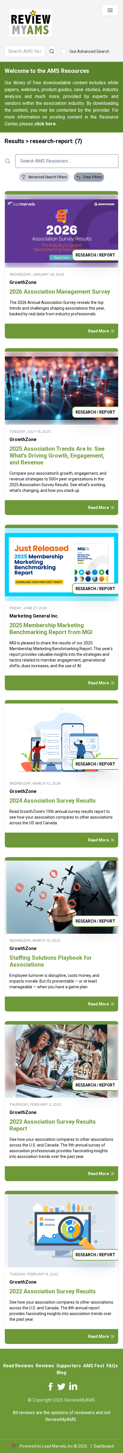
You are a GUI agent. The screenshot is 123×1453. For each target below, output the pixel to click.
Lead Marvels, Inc (57, 1446)
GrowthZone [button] (23, 282)
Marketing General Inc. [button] (34, 616)
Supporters (68, 1365)
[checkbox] (63, 51)
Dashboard (104, 1446)
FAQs (112, 1365)
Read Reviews (18, 1365)
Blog (61, 1372)
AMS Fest (93, 1365)
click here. (45, 124)
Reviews (45, 1365)
